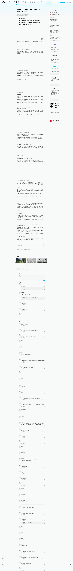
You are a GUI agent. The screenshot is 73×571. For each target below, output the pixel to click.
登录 (67, 2)
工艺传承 (22, 340)
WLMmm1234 (22, 385)
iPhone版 (57, 105)
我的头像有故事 (23, 494)
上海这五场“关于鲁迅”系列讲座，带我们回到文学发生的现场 (55, 57)
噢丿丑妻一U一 (23, 446)
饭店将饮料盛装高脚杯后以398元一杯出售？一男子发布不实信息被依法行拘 (54, 20)
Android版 (57, 103)
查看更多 (55, 51)
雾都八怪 (22, 538)
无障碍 (70, 2)
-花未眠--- (22, 544)
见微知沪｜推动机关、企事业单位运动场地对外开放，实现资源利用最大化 (54, 35)
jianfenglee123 (22, 422)
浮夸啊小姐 (22, 506)
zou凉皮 (22, 440)
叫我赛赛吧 (22, 488)
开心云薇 (22, 378)
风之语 (22, 482)
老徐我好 (22, 526)
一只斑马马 (22, 416)
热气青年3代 (22, 567)
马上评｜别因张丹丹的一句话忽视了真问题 (55, 60)
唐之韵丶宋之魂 (23, 500)
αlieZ (21, 346)
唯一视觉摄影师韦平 (23, 409)
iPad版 (57, 107)
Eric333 (22, 313)
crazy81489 (22, 352)
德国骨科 (22, 283)
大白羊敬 (22, 532)
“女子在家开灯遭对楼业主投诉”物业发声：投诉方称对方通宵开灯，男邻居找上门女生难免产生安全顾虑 (54, 31)
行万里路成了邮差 (23, 452)
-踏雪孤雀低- (22, 458)
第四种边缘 (22, 292)
